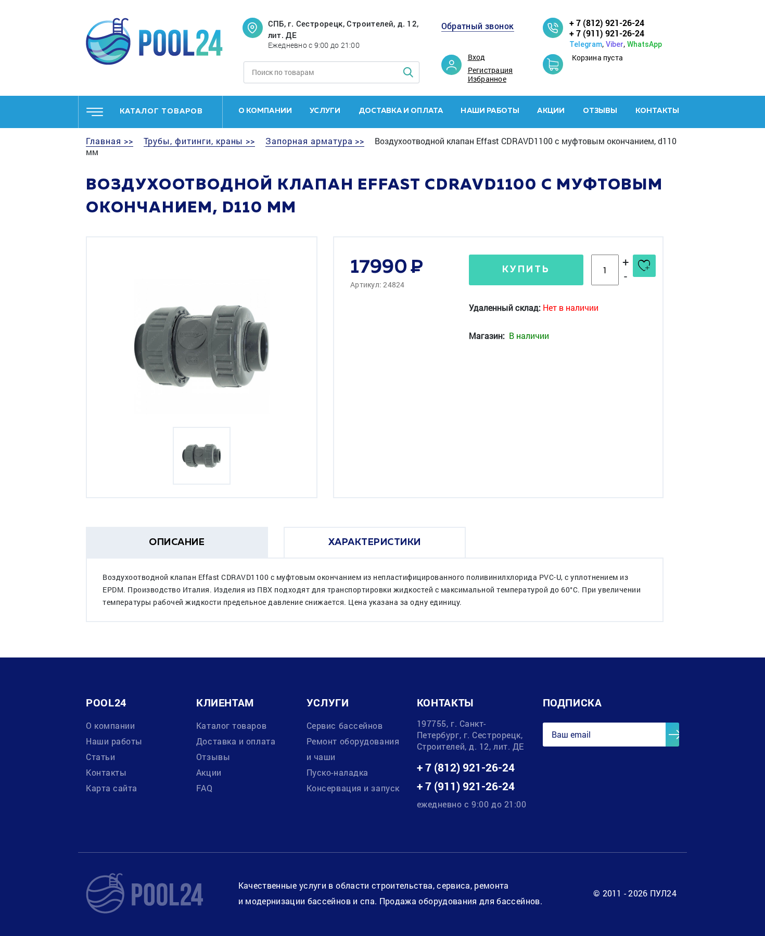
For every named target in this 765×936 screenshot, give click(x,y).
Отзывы (600, 111)
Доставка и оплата (401, 111)
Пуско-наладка (337, 772)
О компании (265, 111)
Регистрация (490, 70)
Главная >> (109, 141)
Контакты (657, 111)
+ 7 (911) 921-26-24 (606, 33)
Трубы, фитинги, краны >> (200, 141)
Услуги (325, 111)
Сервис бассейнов (345, 725)
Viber (614, 44)
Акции (551, 111)
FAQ (204, 787)
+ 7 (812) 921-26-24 (606, 22)
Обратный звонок (477, 26)
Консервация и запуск (353, 787)
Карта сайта (111, 787)
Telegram (585, 44)
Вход (477, 57)
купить (526, 269)
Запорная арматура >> (314, 141)
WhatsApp (644, 44)
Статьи (100, 756)
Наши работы (490, 111)
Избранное (487, 79)
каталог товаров (161, 111)
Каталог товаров (231, 725)
